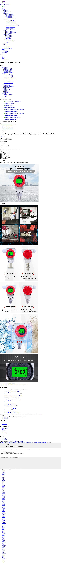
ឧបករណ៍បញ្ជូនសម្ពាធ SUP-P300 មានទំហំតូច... (12, 391)
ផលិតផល (3, 12)
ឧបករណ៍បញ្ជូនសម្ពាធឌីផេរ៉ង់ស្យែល (11, 32)
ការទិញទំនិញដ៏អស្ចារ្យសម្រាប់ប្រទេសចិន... (11, 111)
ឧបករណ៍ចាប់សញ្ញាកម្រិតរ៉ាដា (4, 442)
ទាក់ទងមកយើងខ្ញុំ (4, 52)
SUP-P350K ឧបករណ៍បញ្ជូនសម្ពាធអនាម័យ (11, 407)
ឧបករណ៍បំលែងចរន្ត (7, 42)
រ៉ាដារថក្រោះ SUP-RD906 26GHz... (10, 119)
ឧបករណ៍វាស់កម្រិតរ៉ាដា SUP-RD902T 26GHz (9, 383)
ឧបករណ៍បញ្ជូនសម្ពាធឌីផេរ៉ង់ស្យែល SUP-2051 (12, 412)
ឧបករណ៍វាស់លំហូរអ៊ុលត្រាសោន (10, 18)
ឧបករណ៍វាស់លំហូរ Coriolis (10, 14)
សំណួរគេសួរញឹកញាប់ (7, 11)
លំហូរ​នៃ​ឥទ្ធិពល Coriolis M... (9, 103)
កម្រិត (5, 26)
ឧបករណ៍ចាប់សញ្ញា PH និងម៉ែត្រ (10, 21)
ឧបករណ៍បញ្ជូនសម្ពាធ (9, 31)
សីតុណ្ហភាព (6, 39)
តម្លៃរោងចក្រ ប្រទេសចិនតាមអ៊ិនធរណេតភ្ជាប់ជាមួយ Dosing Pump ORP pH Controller (15, 384)
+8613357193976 (5, 417)
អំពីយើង (3, 9)
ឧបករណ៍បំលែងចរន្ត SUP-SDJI (9, 107)
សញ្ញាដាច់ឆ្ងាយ (8, 37)
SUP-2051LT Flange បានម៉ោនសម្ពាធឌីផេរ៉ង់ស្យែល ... (13, 395)
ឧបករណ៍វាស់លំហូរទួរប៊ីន (9, 17)
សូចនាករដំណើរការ (9, 36)
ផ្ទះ (2, 8)
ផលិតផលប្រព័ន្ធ (6, 34)
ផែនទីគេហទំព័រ (21, 441)
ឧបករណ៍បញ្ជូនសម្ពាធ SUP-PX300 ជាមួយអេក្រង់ (12, 399)
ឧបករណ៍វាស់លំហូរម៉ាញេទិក (10, 15)
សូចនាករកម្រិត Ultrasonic (30, 442)
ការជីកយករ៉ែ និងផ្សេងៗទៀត (8, 48)
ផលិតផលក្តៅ (16, 441)
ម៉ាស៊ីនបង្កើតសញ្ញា (8, 38)
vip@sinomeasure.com (5, 418)
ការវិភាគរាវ (5, 19)
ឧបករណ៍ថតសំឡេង (9, 35)
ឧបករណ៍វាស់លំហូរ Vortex (10, 16)
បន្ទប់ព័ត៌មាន (6, 50)
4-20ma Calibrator (23, 442)
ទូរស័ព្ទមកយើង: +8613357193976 (5, 4)
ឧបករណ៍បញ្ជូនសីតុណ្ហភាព (10, 41)
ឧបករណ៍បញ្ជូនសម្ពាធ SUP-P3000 (10, 403)
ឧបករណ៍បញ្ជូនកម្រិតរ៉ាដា (9, 28)
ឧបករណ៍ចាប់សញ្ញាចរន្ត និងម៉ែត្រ (8, 76)
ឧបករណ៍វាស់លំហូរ (7, 13)
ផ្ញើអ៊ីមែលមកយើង (2, 136)
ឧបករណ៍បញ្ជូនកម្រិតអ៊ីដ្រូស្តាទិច (10, 29)
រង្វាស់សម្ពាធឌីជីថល (9, 33)
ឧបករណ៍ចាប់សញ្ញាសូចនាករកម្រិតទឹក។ (14, 442)
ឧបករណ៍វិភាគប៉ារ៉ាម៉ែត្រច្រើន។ (10, 20)
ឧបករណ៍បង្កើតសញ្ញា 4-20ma (46, 442)
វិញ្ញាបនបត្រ (6, 10)
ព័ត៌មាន (3, 49)
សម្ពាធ (5, 30)
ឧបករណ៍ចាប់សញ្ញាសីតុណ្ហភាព (10, 40)
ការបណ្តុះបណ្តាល (6, 51)
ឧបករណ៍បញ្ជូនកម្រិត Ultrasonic (10, 27)
